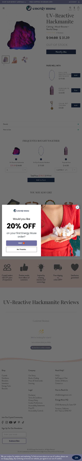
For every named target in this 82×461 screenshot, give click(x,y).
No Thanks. (21, 249)
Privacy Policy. (9, 458)
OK (76, 457)
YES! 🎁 (21, 243)
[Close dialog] (77, 207)
